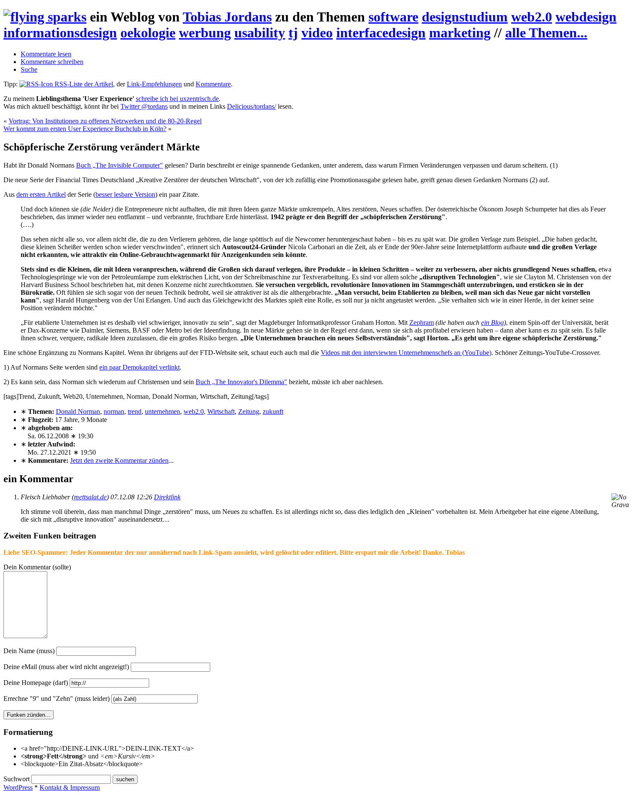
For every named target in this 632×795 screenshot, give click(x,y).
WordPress (18, 787)
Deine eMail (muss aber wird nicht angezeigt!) (66, 666)
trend (134, 411)
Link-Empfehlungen (154, 84)
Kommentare (213, 84)
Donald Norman (78, 411)
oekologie (147, 32)
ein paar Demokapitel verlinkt (139, 367)
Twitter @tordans (144, 106)
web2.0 (531, 16)
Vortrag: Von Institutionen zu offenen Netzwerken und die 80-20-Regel (105, 121)
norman (114, 411)
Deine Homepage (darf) (35, 682)
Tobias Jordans (227, 16)
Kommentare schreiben (52, 61)
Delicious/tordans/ (251, 106)
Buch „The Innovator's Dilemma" (241, 381)
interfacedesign (381, 32)
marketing (460, 32)
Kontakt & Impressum (70, 787)
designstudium (465, 16)
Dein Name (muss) (29, 650)
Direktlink (167, 497)
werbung (205, 32)
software (393, 16)
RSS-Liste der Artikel (83, 84)
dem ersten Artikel (41, 194)
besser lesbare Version (125, 194)
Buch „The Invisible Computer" (119, 165)
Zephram (421, 322)
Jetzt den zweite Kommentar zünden (119, 460)
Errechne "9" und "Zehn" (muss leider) (56, 698)
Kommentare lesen (46, 54)
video (317, 32)
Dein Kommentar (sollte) (37, 567)
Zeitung (248, 411)
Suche (29, 69)
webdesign (586, 16)
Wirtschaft (221, 411)
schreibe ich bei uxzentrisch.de (177, 98)
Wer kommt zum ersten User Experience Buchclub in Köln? (84, 128)
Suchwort (16, 779)
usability (259, 32)
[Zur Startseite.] (44, 16)
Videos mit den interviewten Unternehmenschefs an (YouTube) (406, 352)
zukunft (273, 411)
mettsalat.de (90, 497)
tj (293, 32)
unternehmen (162, 411)
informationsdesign (60, 32)
